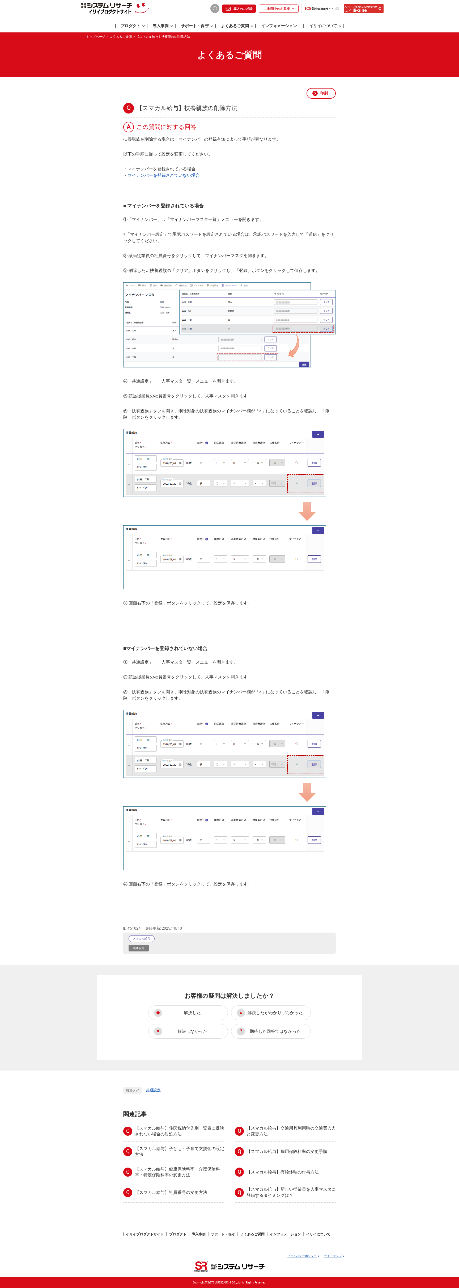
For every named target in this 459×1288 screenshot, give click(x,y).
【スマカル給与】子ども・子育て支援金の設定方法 (179, 1151)
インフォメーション (279, 25)
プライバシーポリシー (302, 1256)
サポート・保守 (195, 25)
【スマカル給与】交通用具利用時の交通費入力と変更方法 (291, 1131)
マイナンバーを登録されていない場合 (164, 175)
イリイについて (323, 25)
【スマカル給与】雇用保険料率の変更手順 (286, 1152)
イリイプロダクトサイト (145, 1234)
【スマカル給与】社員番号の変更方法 (171, 1192)
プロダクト (131, 25)
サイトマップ (333, 1256)
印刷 (324, 93)
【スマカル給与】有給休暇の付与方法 (282, 1172)
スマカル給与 (141, 938)
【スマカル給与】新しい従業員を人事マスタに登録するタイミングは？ (291, 1192)
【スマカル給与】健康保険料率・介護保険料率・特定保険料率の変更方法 (177, 1172)
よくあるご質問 (235, 25)
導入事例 (161, 25)
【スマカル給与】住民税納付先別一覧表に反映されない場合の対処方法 (179, 1131)
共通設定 (138, 948)
